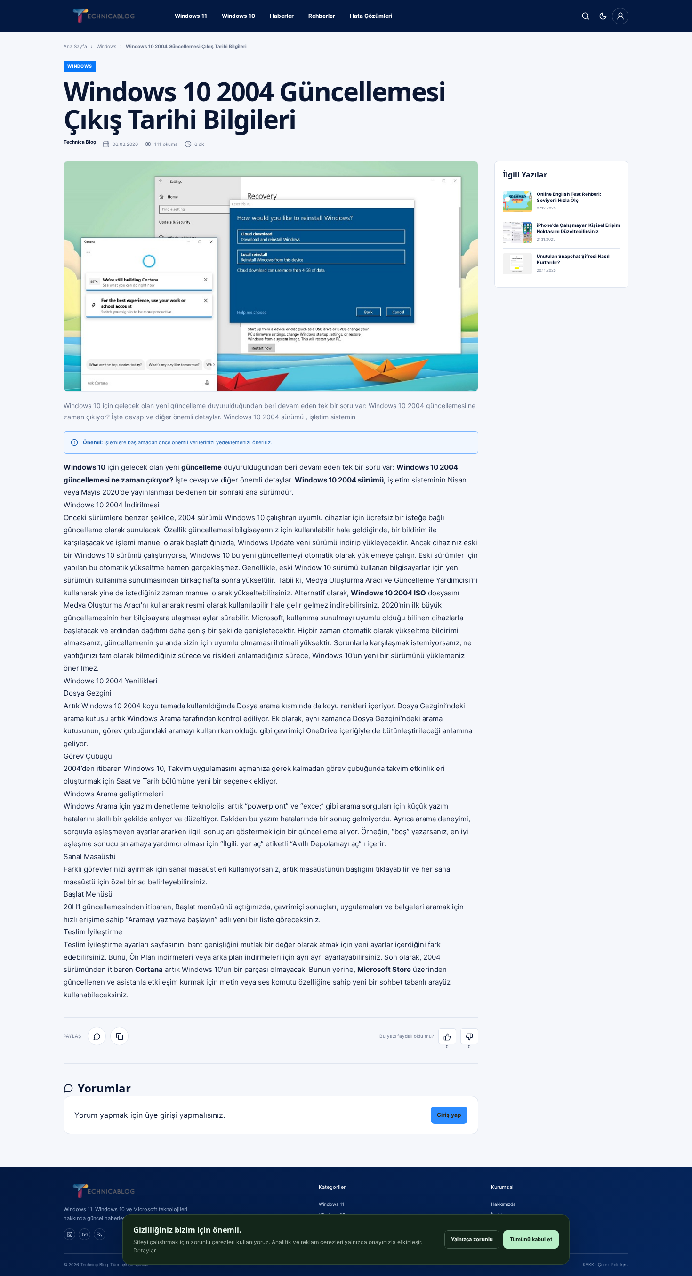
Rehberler (321, 15)
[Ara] (585, 16)
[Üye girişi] (620, 16)
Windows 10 (238, 15)
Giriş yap (449, 1114)
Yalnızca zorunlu (472, 1239)
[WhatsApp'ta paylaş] (97, 1036)
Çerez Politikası (613, 1264)
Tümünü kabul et (531, 1239)
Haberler (282, 15)
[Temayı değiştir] (603, 16)
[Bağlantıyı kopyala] (119, 1036)
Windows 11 (191, 15)
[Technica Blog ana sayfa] (104, 16)
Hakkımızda (503, 1204)
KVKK (588, 1264)
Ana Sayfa (75, 46)
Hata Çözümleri (371, 15)
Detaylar (144, 1250)
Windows (106, 46)
